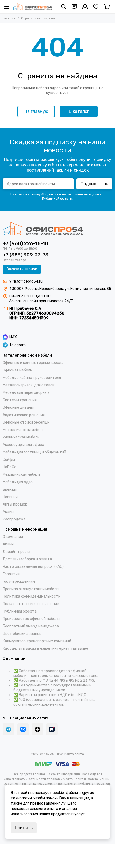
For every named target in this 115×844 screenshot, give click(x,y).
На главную (36, 111)
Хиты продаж (15, 504)
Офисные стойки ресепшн (26, 422)
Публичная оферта (20, 611)
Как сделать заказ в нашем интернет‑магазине (45, 648)
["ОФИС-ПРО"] (32, 6)
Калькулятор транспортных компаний (37, 641)
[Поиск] (63, 6)
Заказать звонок (22, 269)
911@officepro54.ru (26, 281)
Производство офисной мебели (31, 619)
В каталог (79, 111)
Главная (9, 18)
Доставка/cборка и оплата (27, 559)
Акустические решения (24, 415)
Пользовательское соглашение (31, 604)
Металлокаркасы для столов (29, 385)
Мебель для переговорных (26, 392)
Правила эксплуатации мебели (31, 589)
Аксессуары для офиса (23, 444)
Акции (8, 512)
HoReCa (9, 467)
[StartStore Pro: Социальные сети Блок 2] (52, 729)
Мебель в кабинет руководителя (32, 377)
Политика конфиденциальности (31, 596)
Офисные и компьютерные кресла (33, 363)
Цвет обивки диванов (22, 633)
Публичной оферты (57, 198)
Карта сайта (74, 754)
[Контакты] (74, 6)
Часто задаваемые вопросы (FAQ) (33, 566)
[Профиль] (85, 6)
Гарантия (11, 574)
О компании (13, 537)
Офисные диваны (18, 407)
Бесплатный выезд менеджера (31, 626)
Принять (24, 827)
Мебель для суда (18, 482)
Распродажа (14, 519)
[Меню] (6, 6)
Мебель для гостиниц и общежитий (34, 452)
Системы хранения (20, 400)
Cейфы (9, 459)
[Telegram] (8, 729)
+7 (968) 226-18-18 (25, 243)
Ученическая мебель (21, 437)
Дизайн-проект (17, 551)
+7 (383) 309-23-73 (25, 255)
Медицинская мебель (21, 474)
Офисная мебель (17, 370)
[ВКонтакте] (23, 729)
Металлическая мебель (23, 430)
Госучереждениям (19, 581)
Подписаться (94, 183)
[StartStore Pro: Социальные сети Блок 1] (37, 729)
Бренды (10, 489)
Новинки (10, 497)
